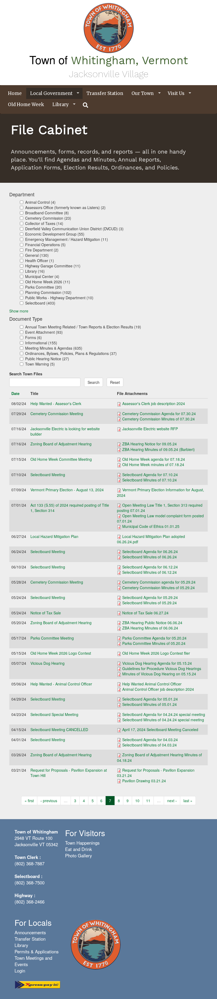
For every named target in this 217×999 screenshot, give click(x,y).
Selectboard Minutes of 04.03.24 (149, 745)
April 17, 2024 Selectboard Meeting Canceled (160, 729)
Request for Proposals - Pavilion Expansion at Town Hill (68, 772)
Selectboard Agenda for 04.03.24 (150, 739)
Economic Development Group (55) (54, 234)
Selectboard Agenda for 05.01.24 (150, 699)
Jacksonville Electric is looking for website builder (65, 431)
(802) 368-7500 (29, 882)
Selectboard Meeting (47, 474)
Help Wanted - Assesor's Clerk (55, 403)
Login (20, 970)
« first (29, 800)
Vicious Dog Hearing (47, 663)
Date (15, 393)
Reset (115, 382)
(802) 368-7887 (29, 863)
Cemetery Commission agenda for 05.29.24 (159, 582)
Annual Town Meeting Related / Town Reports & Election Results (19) (83, 326)
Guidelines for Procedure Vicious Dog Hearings (161, 668)
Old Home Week (26, 104)
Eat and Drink (78, 849)
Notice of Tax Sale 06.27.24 (145, 612)
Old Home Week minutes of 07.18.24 (153, 464)
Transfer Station (105, 93)
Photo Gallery (78, 855)
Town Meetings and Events (33, 961)
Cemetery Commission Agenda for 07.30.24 (159, 413)
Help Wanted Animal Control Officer (152, 684)
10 (137, 800)
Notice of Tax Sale (45, 612)
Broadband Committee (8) (47, 212)
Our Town (141, 93)
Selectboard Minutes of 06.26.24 (149, 556)
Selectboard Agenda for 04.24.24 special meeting (163, 714)
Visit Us (174, 93)
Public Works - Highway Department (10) (59, 297)
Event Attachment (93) (44, 332)
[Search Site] (86, 105)
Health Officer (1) (39, 260)
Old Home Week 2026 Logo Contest (60, 653)
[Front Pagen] (95, 944)
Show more (18, 311)
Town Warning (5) (40, 364)
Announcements (30, 932)
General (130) (37, 255)
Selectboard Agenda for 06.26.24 (150, 551)
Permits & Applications (36, 951)
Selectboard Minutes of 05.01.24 (149, 704)
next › (172, 800)
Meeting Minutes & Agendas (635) (53, 348)
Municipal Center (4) (42, 276)
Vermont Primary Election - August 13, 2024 (67, 489)
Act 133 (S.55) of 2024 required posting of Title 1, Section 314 (69, 507)
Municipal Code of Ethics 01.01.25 (150, 526)
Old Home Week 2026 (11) (47, 281)
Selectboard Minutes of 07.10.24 (149, 480)
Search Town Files (25, 373)
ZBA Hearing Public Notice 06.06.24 (152, 622)
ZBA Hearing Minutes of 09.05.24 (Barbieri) (158, 449)
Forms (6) (33, 337)
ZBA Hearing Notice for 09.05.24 (149, 443)
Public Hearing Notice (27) (47, 358)
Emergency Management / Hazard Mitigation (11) (66, 239)
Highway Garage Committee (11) (52, 265)
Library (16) (35, 271)
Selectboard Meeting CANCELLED (59, 729)
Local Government (49, 93)
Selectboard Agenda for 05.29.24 (150, 597)
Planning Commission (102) (48, 292)
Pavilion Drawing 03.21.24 (144, 780)
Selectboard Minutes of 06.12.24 (149, 572)
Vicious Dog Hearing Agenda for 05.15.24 (157, 663)
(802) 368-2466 (29, 901)
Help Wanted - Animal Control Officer (61, 684)
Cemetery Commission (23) (48, 218)
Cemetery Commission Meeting (56, 413)
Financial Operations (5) (45, 244)
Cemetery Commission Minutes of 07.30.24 (158, 419)
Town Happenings (82, 843)
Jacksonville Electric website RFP (150, 428)
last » (187, 800)
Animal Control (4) (40, 202)
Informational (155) (41, 342)
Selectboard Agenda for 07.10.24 (150, 474)
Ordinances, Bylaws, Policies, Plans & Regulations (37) (71, 353)
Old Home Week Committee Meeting (61, 459)
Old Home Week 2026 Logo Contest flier (156, 653)
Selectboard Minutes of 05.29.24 (149, 602)
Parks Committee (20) (43, 287)
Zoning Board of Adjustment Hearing (61, 443)
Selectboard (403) (40, 303)
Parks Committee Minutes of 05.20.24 (154, 643)
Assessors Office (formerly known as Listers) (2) (65, 207)
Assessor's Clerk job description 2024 (153, 403)
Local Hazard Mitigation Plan (54, 536)
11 (148, 800)
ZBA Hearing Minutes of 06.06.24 (150, 628)
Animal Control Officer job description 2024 (158, 689)
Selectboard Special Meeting (54, 714)
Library (58, 105)
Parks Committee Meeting (52, 638)
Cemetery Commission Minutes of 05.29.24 (158, 587)
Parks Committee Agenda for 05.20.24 (154, 638)
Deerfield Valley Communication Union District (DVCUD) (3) (74, 228)
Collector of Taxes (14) (44, 223)
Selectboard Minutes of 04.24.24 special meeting (163, 719)
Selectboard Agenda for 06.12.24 (150, 567)
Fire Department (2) (41, 250)
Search (94, 382)
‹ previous (48, 800)
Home (15, 93)
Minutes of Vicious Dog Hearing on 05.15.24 (159, 673)
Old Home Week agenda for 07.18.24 (153, 459)
